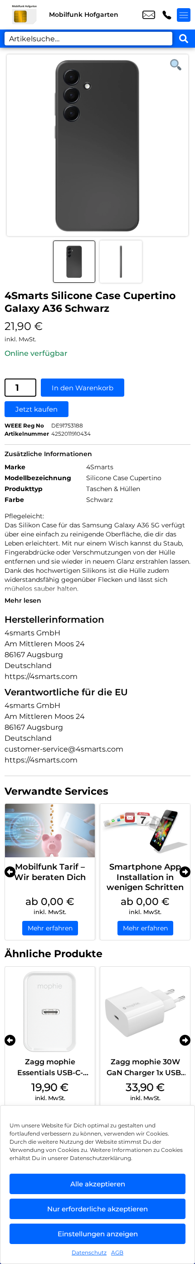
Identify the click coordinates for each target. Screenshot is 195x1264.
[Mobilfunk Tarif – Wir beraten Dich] (50, 831)
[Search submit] (183, 38)
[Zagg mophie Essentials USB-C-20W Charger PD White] (50, 1011)
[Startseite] (24, 14)
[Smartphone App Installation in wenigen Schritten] (145, 831)
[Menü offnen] (183, 15)
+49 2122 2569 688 (167, 15)
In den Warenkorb (82, 388)
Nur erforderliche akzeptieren (97, 1209)
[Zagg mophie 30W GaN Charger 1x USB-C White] (145, 1011)
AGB (117, 1252)
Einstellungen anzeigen (98, 1234)
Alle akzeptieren (97, 1184)
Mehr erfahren (50, 928)
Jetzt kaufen (36, 409)
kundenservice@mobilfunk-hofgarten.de (149, 15)
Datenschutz (89, 1252)
